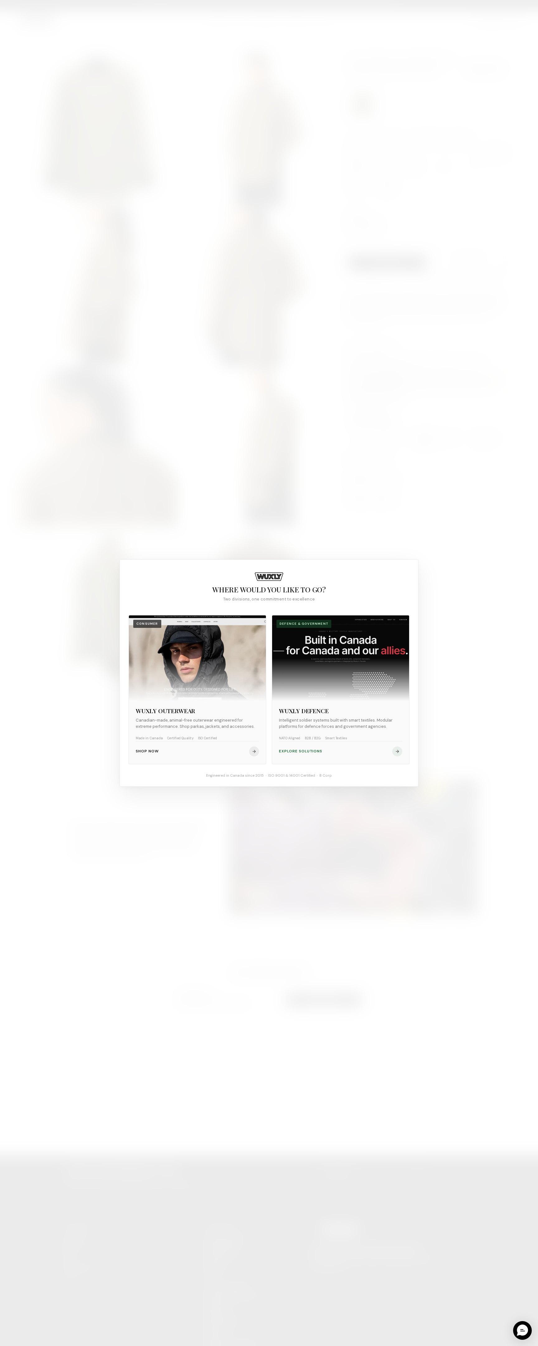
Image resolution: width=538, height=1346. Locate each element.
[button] (522, 1330)
